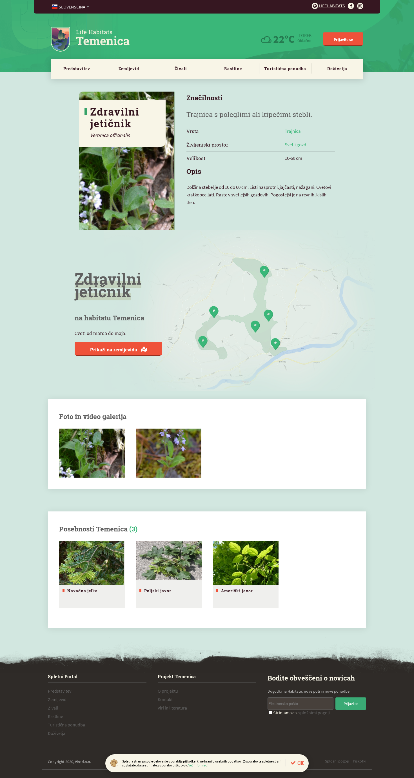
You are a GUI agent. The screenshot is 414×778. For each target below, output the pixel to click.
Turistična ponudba (285, 68)
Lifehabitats (331, 5)
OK (300, 763)
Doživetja (337, 68)
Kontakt (165, 699)
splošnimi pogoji (314, 712)
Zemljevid (129, 68)
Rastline (233, 68)
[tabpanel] (92, 574)
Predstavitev (76, 68)
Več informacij (198, 765)
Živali (181, 68)
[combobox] (71, 7)
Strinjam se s (301, 712)
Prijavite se (343, 39)
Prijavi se (351, 703)
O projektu (168, 691)
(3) (133, 528)
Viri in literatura (172, 708)
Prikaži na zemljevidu (114, 349)
